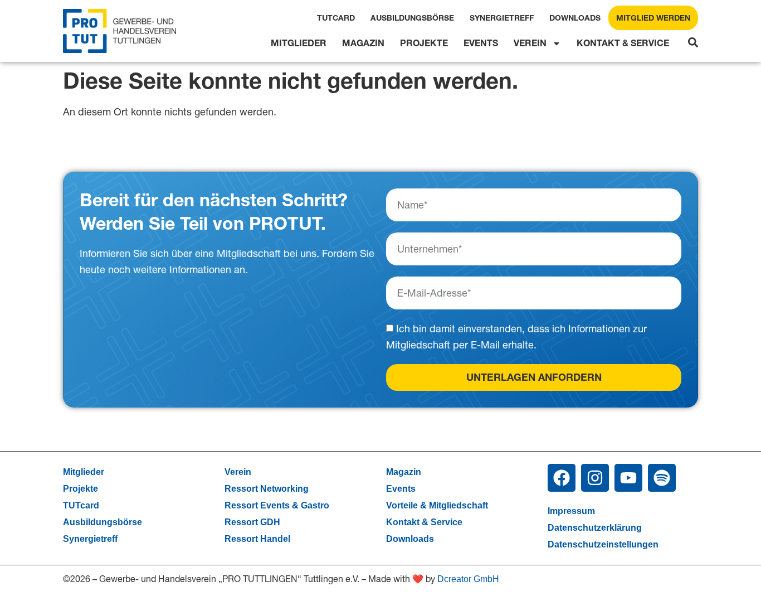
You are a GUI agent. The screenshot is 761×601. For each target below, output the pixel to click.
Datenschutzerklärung (595, 527)
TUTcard (336, 18)
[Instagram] (595, 478)
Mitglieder (298, 43)
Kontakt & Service (623, 43)
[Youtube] (628, 478)
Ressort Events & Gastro (277, 505)
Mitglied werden (653, 18)
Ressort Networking (267, 488)
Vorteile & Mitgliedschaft (437, 505)
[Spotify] (662, 478)
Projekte (424, 43)
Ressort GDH (252, 522)
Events (481, 43)
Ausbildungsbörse (412, 18)
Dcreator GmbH (468, 579)
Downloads (575, 18)
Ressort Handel (257, 539)
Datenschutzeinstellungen (603, 544)
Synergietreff (502, 18)
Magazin (363, 43)
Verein (530, 43)
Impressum (571, 511)
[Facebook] (561, 478)
